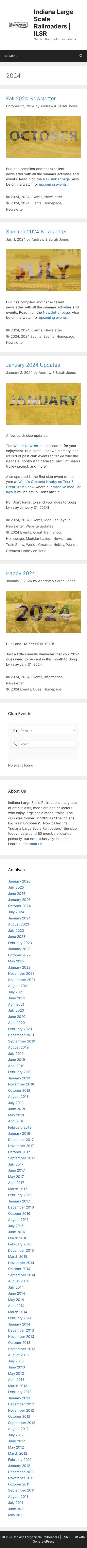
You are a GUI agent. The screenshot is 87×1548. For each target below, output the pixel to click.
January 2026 (19, 881)
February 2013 (20, 1392)
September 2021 (21, 980)
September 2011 (21, 1490)
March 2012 (17, 1453)
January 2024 (19, 918)
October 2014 (19, 1269)
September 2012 (21, 1423)
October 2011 (19, 1484)
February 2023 (20, 943)
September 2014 (21, 1275)
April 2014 (16, 1306)
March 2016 (17, 1238)
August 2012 (18, 1429)
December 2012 (21, 1404)
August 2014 (18, 1281)
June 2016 (16, 1232)
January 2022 (19, 967)
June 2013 (16, 1367)
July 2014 (16, 1287)
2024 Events (31, 203)
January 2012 (19, 1466)
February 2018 (19, 1127)
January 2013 (19, 1398)
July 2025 (16, 887)
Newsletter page (56, 179)
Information (53, 677)
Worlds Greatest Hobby (45, 545)
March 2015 (17, 1256)
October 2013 (19, 1343)
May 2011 (15, 1515)
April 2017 (16, 1183)
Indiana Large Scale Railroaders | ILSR (53, 22)
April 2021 (16, 1004)
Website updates (39, 526)
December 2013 (21, 1330)
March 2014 (17, 1312)
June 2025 (16, 894)
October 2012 (19, 1416)
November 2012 (21, 1410)
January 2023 (19, 949)
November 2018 (21, 1084)
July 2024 (16, 912)
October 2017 (19, 1152)
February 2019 (20, 1072)
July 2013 (16, 1361)
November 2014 (21, 1263)
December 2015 (21, 1250)
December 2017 (21, 1140)
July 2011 (15, 1503)
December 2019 (21, 1035)
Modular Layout (57, 520)
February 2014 (20, 1318)
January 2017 (19, 1201)
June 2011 (16, 1509)
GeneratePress (43, 1541)
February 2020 (20, 1029)
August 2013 (18, 1355)
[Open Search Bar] (81, 56)
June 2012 (16, 1441)
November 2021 (21, 973)
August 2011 (18, 1497)
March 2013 (17, 1386)
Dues (37, 689)
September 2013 (21, 1349)
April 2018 (16, 1121)
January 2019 (19, 1078)
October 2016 (19, 1214)
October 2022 (19, 955)
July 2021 (15, 992)
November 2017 (21, 1146)
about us (35, 844)
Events (36, 197)
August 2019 (18, 1047)
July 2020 (16, 1010)
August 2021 (18, 986)
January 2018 (19, 1133)
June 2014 (16, 1293)
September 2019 (21, 1041)
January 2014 (19, 1324)
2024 (15, 197)
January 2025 (19, 900)
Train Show (15, 545)
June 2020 (16, 1017)
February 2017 (19, 1195)
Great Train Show (47, 532)
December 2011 (20, 1472)
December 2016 (21, 1207)
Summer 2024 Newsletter (36, 232)
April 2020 (16, 1023)
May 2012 (16, 1447)
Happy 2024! (21, 573)
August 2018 (18, 1097)
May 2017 (16, 1177)
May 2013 (16, 1373)
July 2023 (16, 931)
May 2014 (16, 1300)
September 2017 (21, 1158)
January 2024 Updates (33, 365)
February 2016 (20, 1244)
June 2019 (16, 1060)
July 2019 (16, 1054)
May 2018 (16, 1115)
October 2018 (19, 1090)
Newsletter (53, 197)
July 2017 (15, 1164)
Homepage (52, 203)
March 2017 (17, 1189)
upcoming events (53, 184)
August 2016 (18, 1220)
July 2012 (15, 1435)
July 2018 (15, 1103)
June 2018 (16, 1109)
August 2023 (18, 924)
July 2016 (16, 1226)
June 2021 (16, 998)
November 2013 (21, 1337)
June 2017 (16, 1170)
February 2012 (19, 1460)
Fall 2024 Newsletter (31, 98)
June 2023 (16, 937)
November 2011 (21, 1478)
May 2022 (16, 961)
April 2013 (16, 1380)
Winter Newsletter (28, 446)
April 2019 (16, 1066)
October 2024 (19, 906)
